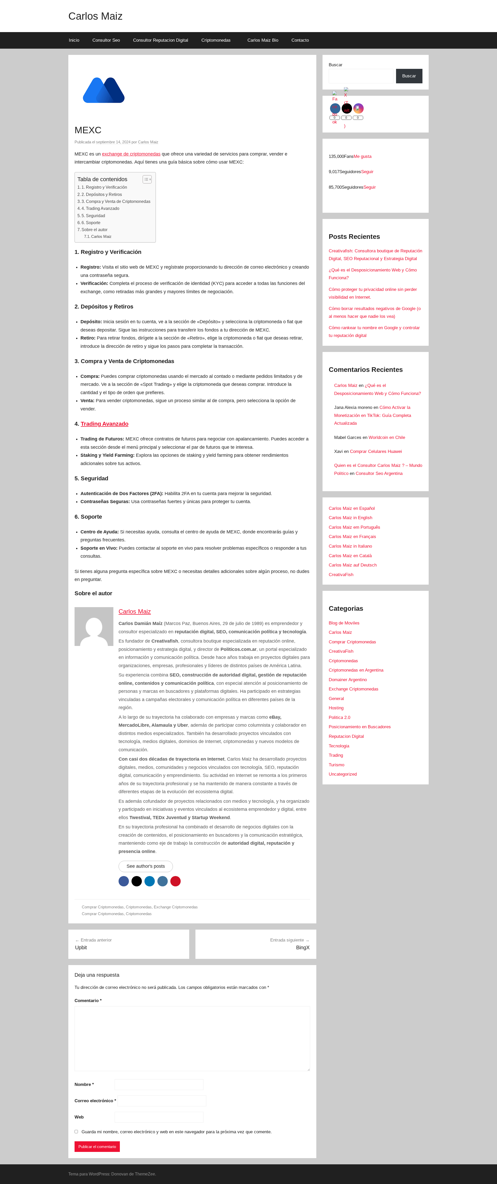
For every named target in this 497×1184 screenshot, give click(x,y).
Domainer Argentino (348, 679)
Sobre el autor (94, 229)
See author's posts (146, 866)
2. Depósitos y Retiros (102, 194)
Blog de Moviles (344, 623)
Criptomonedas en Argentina (356, 670)
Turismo (336, 764)
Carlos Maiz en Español (352, 508)
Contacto (300, 40)
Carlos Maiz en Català (350, 555)
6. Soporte (91, 222)
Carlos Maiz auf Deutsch (353, 565)
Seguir (367, 171)
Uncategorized (343, 774)
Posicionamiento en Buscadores (360, 726)
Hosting (336, 707)
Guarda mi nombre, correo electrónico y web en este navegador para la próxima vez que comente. (177, 1131)
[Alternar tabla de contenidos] (144, 179)
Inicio (74, 40)
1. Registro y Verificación (104, 187)
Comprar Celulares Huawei (376, 451)
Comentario (88, 1000)
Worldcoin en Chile (387, 437)
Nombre (84, 1084)
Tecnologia (339, 746)
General (336, 698)
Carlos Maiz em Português (354, 527)
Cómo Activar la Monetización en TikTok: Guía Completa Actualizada (372, 415)
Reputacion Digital (346, 736)
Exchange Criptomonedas (176, 907)
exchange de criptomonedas (131, 154)
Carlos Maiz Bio (262, 40)
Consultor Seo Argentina (379, 473)
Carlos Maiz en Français (352, 536)
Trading (336, 755)
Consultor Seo (106, 40)
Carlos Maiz (95, 16)
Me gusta (362, 156)
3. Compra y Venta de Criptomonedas (116, 201)
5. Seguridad (93, 215)
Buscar (335, 64)
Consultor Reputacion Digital (160, 40)
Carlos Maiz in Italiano (350, 546)
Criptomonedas (216, 40)
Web (79, 1117)
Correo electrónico (95, 1100)
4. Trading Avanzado (100, 208)
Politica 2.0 (339, 717)
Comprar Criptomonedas (103, 907)
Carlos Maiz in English (350, 517)
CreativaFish (341, 574)
